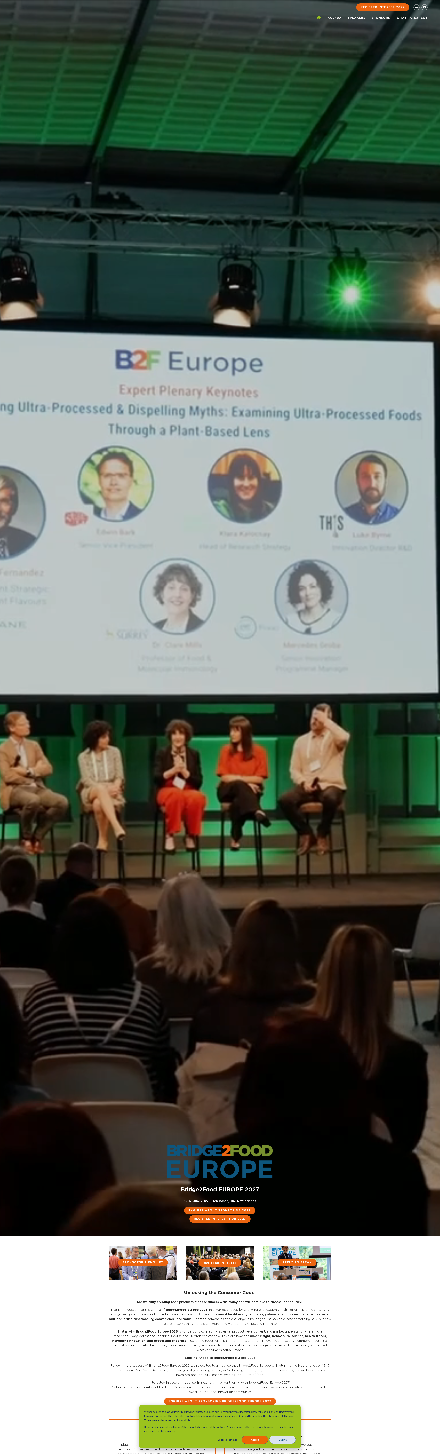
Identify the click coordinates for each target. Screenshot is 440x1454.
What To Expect (412, 18)
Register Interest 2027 (383, 7)
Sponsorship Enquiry (143, 1262)
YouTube (424, 7)
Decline (283, 1439)
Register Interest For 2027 (220, 1219)
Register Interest (220, 1262)
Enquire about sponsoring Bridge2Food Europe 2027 (220, 1401)
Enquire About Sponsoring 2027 (220, 1210)
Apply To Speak (297, 1262)
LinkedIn (416, 7)
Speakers (356, 18)
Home (319, 18)
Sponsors (381, 18)
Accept (255, 1439)
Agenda (335, 18)
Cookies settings (227, 1439)
